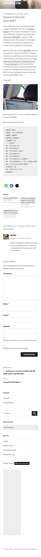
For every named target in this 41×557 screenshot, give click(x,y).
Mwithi (13, 235)
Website (6, 326)
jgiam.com (12, 3)
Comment (7, 274)
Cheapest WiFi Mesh (10, 198)
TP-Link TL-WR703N (11, 37)
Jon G (26, 14)
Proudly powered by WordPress (26, 549)
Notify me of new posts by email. (15, 348)
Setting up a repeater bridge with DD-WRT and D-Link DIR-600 (28, 200)
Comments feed (9, 450)
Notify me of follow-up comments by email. (20, 340)
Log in (5, 441)
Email (6, 315)
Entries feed (8, 446)
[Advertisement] (12, 502)
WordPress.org (9, 455)
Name (6, 304)
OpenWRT (27, 51)
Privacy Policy (8, 403)
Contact (6, 398)
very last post (12, 64)
